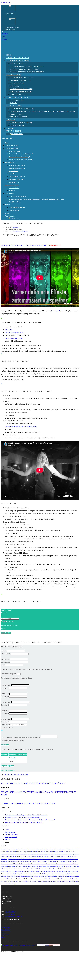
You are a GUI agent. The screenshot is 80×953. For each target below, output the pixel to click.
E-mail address (5, 662)
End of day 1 (5, 688)
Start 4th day (5, 710)
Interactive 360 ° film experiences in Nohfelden (42, 868)
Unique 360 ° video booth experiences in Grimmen (38, 863)
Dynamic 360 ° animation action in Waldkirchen (39, 849)
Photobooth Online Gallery (17, 165)
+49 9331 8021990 (9, 14)
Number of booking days (8, 674)
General (7, 829)
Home (6, 142)
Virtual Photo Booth (15, 202)
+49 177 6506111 (10, 914)
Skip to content (5, 2)
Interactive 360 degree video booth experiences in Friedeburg (64, 863)
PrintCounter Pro (14, 182)
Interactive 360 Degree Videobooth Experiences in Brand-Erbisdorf (16, 866)
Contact (7, 213)
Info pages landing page (20, 231)
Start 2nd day (5, 693)
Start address (5, 725)
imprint (3, 937)
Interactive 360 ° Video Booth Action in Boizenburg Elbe (35, 871)
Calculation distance (7, 727)
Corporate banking (10, 832)
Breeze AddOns (9, 162)
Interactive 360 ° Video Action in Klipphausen (11, 871)
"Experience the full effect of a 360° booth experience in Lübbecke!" (24, 822)
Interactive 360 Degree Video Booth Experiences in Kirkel (45, 866)
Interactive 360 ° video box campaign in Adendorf (12, 878)
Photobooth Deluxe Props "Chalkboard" (21, 154)
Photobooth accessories (12, 148)
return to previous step (7, 770)
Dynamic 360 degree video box (14, 332)
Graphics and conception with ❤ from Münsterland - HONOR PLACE (46, 951)
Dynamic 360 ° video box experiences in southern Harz (20, 859)
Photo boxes (8, 329)
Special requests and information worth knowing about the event (20, 737)
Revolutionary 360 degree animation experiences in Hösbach (33, 783)
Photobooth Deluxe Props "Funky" (19, 157)
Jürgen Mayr (16, 227)
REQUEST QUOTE (7, 766)
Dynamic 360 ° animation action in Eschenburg (60, 849)
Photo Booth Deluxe (56, 311)
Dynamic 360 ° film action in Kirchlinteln (65, 851)
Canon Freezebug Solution (17, 176)
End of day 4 (5, 713)
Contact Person (5, 653)
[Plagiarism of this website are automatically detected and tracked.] (48, 945)
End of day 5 (5, 722)
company (3, 651)
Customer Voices (14, 210)
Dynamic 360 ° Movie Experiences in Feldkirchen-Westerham (58, 854)
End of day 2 (5, 696)
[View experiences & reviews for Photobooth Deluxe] (18, 945)
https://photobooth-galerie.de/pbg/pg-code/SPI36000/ (21, 426)
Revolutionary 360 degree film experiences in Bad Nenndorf (63, 878)
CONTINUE (5, 745)
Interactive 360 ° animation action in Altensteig (68, 876)
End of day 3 (5, 705)
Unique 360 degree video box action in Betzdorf (30, 861)
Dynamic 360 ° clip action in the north (16, 774)
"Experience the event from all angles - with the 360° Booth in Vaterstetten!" (26, 815)
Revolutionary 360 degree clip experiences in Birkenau (36, 878)
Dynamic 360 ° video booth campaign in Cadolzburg (49, 856)
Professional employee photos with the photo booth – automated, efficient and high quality (36, 199)
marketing (7, 839)
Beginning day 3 (6, 702)
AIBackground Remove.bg (17, 168)
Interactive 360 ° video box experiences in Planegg (64, 868)
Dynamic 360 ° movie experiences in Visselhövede (32, 854)
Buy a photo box (5, 927)
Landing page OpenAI (11, 837)
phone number (5, 659)
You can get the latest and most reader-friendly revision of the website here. (24, 245)
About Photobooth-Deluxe (17, 207)
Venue (3, 665)
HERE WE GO (6, 633)
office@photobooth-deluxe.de (12, 27)
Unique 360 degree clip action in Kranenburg (43, 859)
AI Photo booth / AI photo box (18, 196)
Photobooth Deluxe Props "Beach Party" (21, 159)
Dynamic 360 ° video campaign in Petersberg (26, 856)
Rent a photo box (14, 188)
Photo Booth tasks (14, 151)
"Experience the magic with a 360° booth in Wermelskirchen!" (22, 817)
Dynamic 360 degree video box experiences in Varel (28, 803)
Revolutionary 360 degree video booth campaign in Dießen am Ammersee (47, 881)
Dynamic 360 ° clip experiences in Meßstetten (25, 851)
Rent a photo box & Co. (12, 185)
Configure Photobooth (11, 145)
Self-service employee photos (14, 338)
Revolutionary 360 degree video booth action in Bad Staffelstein (15, 881)
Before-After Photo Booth (16, 179)
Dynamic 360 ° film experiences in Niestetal (11, 854)
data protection (5, 934)
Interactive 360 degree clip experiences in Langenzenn (49, 873)
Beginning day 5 (6, 719)
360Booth (12, 190)
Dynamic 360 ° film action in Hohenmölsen (46, 851)
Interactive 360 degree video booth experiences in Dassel (44, 876)
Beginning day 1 (6, 685)
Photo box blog (9, 193)
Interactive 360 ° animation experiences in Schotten (19, 868)
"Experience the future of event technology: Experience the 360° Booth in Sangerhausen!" (30, 820)
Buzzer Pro (12, 174)
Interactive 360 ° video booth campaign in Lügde (59, 871)
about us (7, 204)
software (7, 842)
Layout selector (13, 171)
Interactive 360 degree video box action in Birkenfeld (19, 876)
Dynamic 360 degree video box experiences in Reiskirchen (14, 849)
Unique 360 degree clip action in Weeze (63, 859)
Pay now (3, 628)
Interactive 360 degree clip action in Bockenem (26, 873)
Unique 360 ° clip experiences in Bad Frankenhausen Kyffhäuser (56, 861)
